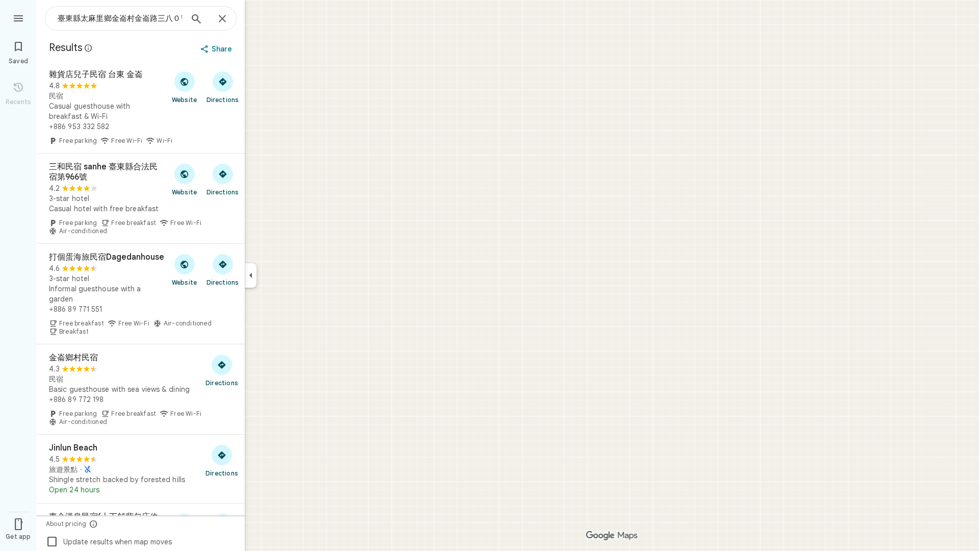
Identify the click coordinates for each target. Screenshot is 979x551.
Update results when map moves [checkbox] (109, 542)
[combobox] (120, 18)
